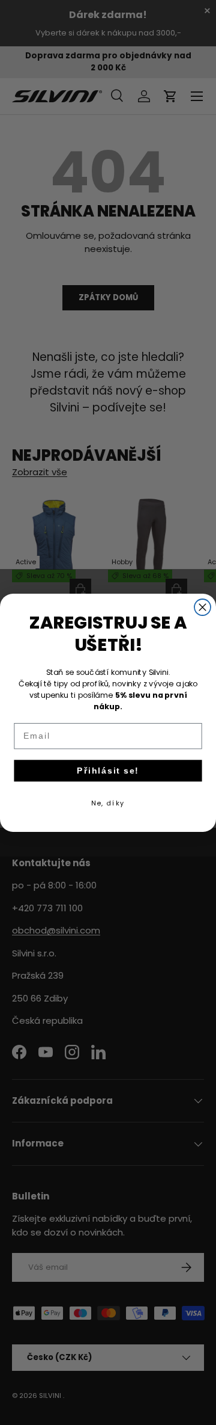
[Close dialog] (202, 607)
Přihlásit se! (108, 770)
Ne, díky (108, 802)
